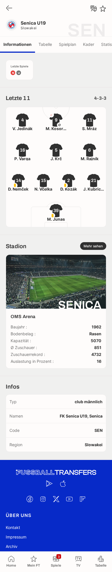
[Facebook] (29, 499)
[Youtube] (69, 499)
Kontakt (13, 527)
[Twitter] (56, 499)
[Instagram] (42, 499)
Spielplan (67, 44)
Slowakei (29, 28)
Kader (88, 44)
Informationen (17, 44)
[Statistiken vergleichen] (93, 8)
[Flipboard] (82, 499)
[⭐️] (102, 8)
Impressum (16, 536)
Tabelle (45, 44)
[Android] (49, 483)
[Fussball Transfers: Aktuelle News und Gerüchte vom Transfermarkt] (56, 472)
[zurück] (9, 8)
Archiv (12, 546)
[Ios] (62, 483)
